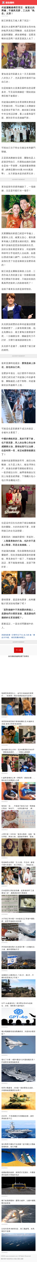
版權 (22, 1259)
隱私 (18, 1259)
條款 (15, 1259)
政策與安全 (10, 1259)
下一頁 (18, 650)
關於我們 (4, 1259)
